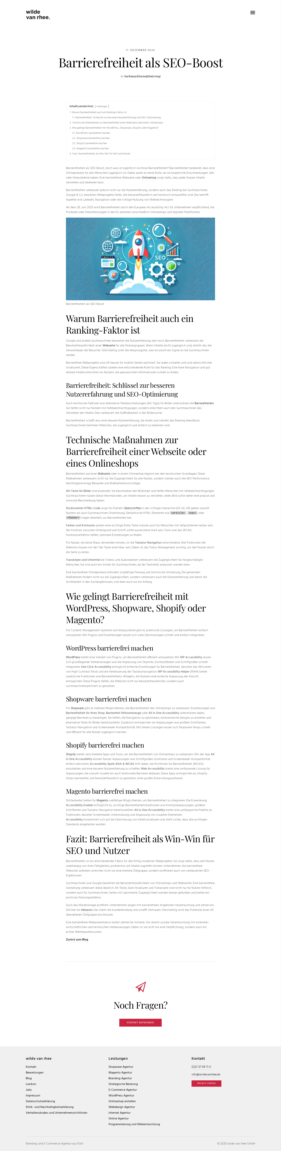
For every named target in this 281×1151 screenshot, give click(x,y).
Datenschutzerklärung (40, 1101)
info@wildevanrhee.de (206, 1074)
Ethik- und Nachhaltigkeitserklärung (50, 1107)
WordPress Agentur (121, 1095)
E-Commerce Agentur (123, 1090)
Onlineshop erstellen (122, 1101)
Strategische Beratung (123, 1084)
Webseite (109, 345)
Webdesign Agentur (122, 1107)
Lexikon (31, 1084)
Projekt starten (206, 1083)
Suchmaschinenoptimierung (142, 76)
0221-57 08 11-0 (201, 1066)
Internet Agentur (120, 1113)
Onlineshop (149, 177)
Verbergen (101, 106)
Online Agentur (119, 1118)
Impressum (33, 1095)
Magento (102, 800)
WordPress (73, 657)
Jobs (29, 1090)
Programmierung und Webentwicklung (134, 1124)
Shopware (77, 708)
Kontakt (31, 1067)
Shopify (71, 754)
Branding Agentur (120, 1078)
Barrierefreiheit (204, 403)
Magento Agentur (120, 1072)
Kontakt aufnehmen (140, 1023)
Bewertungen (35, 1072)
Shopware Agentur (121, 1067)
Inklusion (86, 910)
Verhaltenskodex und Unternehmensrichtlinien (56, 1113)
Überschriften (132, 508)
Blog (29, 1078)
